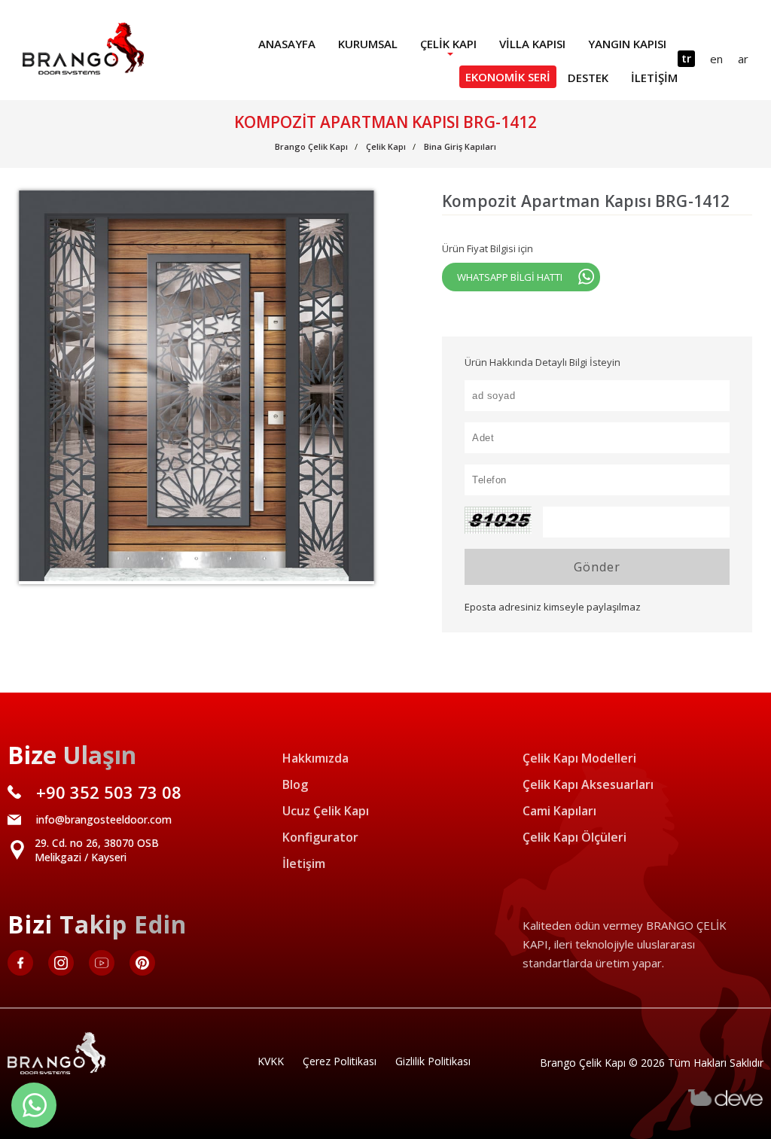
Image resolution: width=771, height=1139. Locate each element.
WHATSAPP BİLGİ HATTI (509, 277)
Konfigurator (320, 837)
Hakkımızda (315, 758)
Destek (588, 77)
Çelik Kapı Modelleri (579, 758)
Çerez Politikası (339, 1061)
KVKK (271, 1061)
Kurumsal (368, 43)
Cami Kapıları (559, 810)
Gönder (597, 567)
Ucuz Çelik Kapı (325, 810)
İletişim (654, 77)
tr (686, 57)
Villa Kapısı (532, 43)
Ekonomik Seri (507, 76)
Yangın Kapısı (627, 43)
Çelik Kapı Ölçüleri (574, 837)
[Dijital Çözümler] (725, 1102)
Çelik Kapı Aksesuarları (588, 784)
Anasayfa (286, 43)
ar (743, 58)
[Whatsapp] (33, 1105)
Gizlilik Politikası (433, 1061)
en (716, 58)
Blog (295, 784)
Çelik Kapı (448, 43)
